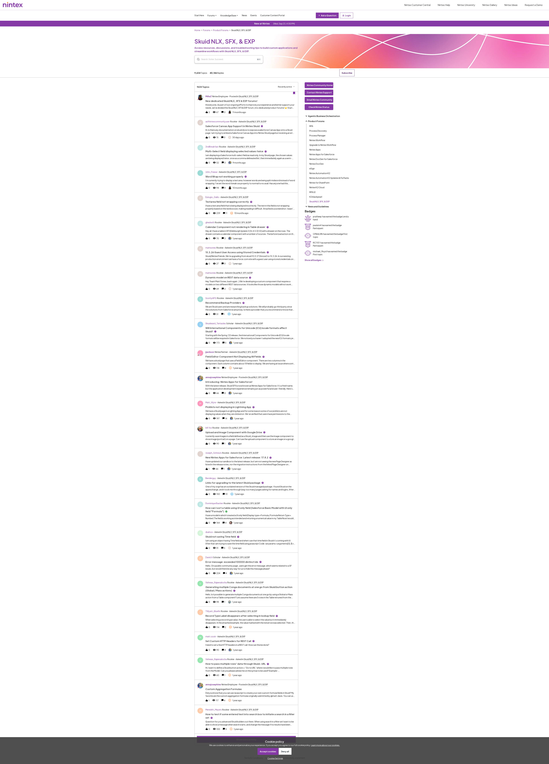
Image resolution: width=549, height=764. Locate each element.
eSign (312, 168)
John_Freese (211, 172)
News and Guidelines (318, 206)
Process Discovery (318, 130)
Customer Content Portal (272, 15)
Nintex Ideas (511, 4)
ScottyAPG (210, 298)
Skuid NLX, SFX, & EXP (319, 201)
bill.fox (208, 427)
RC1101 (316, 242)
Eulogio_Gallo (212, 197)
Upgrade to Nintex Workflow (322, 145)
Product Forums (220, 30)
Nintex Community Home (320, 85)
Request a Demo (534, 4)
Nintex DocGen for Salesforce (323, 159)
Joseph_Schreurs (213, 453)
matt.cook (210, 636)
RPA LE (312, 192)
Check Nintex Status (319, 107)
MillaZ (208, 96)
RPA (311, 126)
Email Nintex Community (319, 99)
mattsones (210, 247)
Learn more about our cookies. (325, 745)
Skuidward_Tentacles (215, 323)
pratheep (317, 216)
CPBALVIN (318, 234)
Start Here (199, 15)
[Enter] (197, 59)
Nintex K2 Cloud (316, 187)
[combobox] (228, 59)
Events (253, 15)
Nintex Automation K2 (319, 173)
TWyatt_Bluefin (212, 611)
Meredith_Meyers (213, 709)
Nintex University (466, 4)
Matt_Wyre (210, 402)
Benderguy (210, 478)
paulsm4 (317, 225)
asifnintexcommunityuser (217, 121)
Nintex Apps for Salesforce (321, 154)
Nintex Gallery (489, 4)
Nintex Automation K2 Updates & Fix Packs (329, 178)
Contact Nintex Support (319, 92)
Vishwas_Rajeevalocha (216, 582)
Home (197, 30)
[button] (274, 758)
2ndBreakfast (212, 146)
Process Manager (317, 135)
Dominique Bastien (214, 503)
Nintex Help (444, 4)
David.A (209, 557)
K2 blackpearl (315, 196)
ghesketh (209, 222)
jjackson (209, 352)
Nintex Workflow (317, 140)
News (244, 15)
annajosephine (213, 377)
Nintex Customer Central (417, 4)
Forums (206, 30)
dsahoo (209, 532)
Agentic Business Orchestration (324, 116)
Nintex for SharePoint (319, 182)
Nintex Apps (315, 149)
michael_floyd (320, 251)
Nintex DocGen (316, 163)
